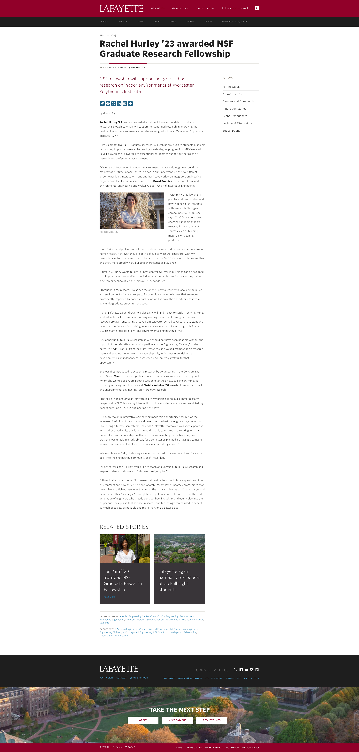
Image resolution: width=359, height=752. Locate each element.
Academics (180, 8)
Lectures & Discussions (238, 123)
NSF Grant (158, 632)
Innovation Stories (234, 108)
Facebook (241, 669)
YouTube (246, 669)
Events (156, 21)
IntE (124, 632)
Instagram (251, 669)
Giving (173, 21)
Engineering (172, 616)
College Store (213, 678)
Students (104, 622)
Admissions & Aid (234, 8)
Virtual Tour (251, 678)
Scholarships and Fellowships (162, 619)
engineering (193, 629)
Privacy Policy (214, 747)
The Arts (123, 21)
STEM (182, 619)
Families (191, 21)
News (140, 21)
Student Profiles (195, 619)
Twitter (235, 669)
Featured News (188, 616)
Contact (121, 677)
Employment (233, 678)
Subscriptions (231, 130)
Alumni (208, 21)
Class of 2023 (157, 616)
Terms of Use (194, 747)
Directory (169, 678)
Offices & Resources (190, 678)
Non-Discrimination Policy (242, 747)
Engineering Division (110, 632)
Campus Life (205, 8)
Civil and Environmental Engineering (167, 629)
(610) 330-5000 (139, 677)
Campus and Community (239, 101)
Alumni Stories (232, 94)
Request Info (212, 720)
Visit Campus (177, 720)
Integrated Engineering (140, 632)
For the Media (231, 86)
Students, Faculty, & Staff (235, 21)
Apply (143, 720)
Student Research (118, 635)
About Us (158, 8)
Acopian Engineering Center (134, 616)
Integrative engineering (112, 619)
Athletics (104, 21)
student (104, 635)
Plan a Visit (106, 677)
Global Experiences (235, 116)
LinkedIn (257, 669)
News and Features (135, 619)
